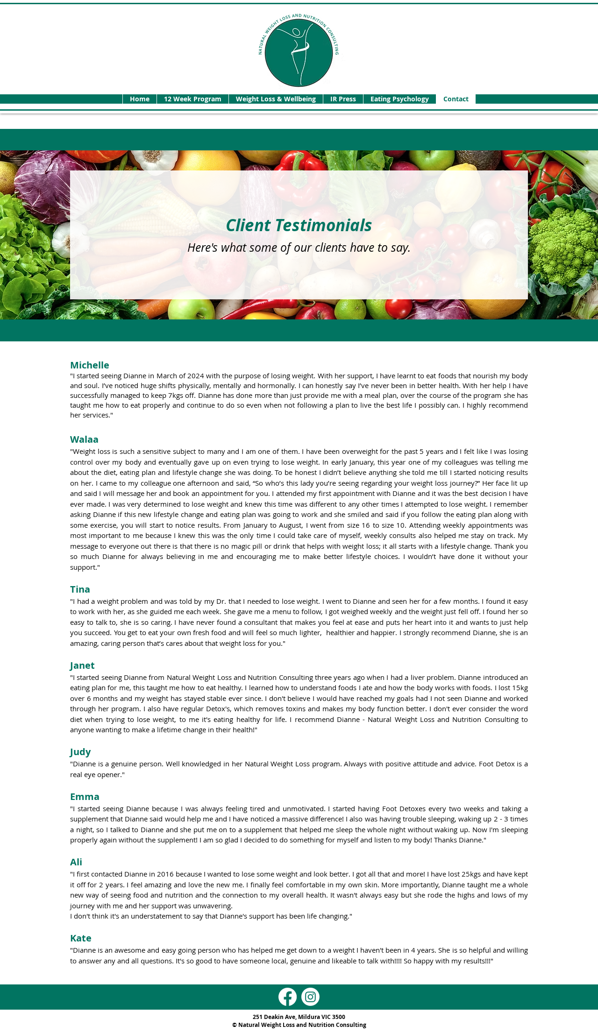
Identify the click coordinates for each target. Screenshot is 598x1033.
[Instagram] (310, 997)
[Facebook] (287, 997)
